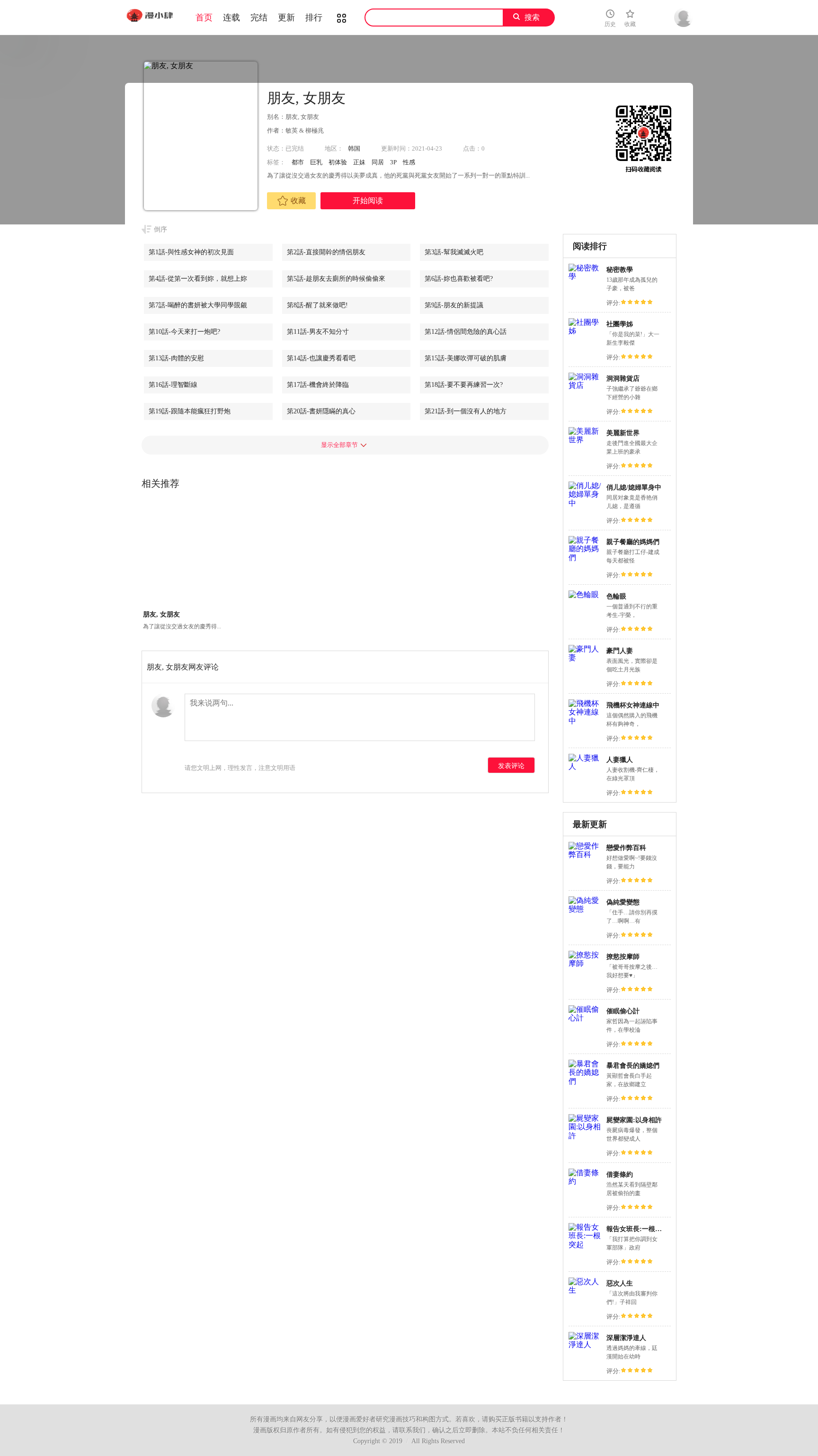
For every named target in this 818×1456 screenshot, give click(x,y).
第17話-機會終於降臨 (318, 384)
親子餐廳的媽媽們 (632, 541)
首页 (204, 17)
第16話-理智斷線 (173, 384)
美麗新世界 (623, 433)
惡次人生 (619, 1283)
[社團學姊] (585, 331)
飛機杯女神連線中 (632, 705)
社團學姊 (619, 324)
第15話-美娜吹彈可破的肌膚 (466, 358)
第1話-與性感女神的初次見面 (191, 252)
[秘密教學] (585, 276)
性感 (409, 162)
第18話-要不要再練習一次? (464, 384)
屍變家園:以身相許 (634, 1120)
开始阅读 (368, 201)
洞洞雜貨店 (623, 378)
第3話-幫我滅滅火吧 (454, 252)
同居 (378, 162)
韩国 (354, 148)
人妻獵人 (619, 759)
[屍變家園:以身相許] (585, 1136)
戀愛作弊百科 (626, 847)
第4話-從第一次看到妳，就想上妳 (198, 278)
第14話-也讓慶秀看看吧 (321, 358)
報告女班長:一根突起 (637, 1229)
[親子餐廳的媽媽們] (585, 558)
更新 (286, 17)
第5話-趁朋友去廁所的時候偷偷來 (336, 278)
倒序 (160, 229)
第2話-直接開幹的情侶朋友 (326, 252)
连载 (231, 17)
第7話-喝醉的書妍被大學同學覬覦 (198, 305)
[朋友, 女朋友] (182, 555)
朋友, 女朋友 (161, 614)
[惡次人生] (585, 1290)
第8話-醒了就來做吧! (317, 305)
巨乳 (316, 162)
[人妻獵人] (585, 766)
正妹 (359, 162)
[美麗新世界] (585, 440)
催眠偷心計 (623, 1011)
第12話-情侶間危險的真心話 (466, 331)
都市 (298, 162)
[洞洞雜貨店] (585, 385)
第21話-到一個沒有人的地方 (466, 411)
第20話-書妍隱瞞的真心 (321, 411)
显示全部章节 (339, 444)
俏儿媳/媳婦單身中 (633, 487)
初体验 (338, 162)
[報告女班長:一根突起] (585, 1245)
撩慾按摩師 (623, 956)
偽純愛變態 (623, 902)
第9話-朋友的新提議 (454, 305)
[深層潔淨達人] (585, 1344)
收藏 (298, 201)
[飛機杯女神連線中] (585, 721)
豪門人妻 (619, 650)
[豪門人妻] (585, 657)
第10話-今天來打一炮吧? (184, 331)
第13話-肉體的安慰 (176, 358)
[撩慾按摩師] (585, 963)
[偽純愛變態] (585, 909)
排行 (313, 17)
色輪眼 (616, 596)
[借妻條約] (585, 1181)
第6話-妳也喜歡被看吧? (459, 278)
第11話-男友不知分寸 (318, 331)
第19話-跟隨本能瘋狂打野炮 (190, 411)
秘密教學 (619, 269)
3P (393, 162)
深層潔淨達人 (626, 1337)
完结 (258, 17)
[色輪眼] (584, 594)
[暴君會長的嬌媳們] (585, 1081)
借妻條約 (619, 1174)
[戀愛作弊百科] (585, 854)
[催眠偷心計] (585, 1018)
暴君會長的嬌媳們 (632, 1065)
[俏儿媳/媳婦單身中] (585, 503)
